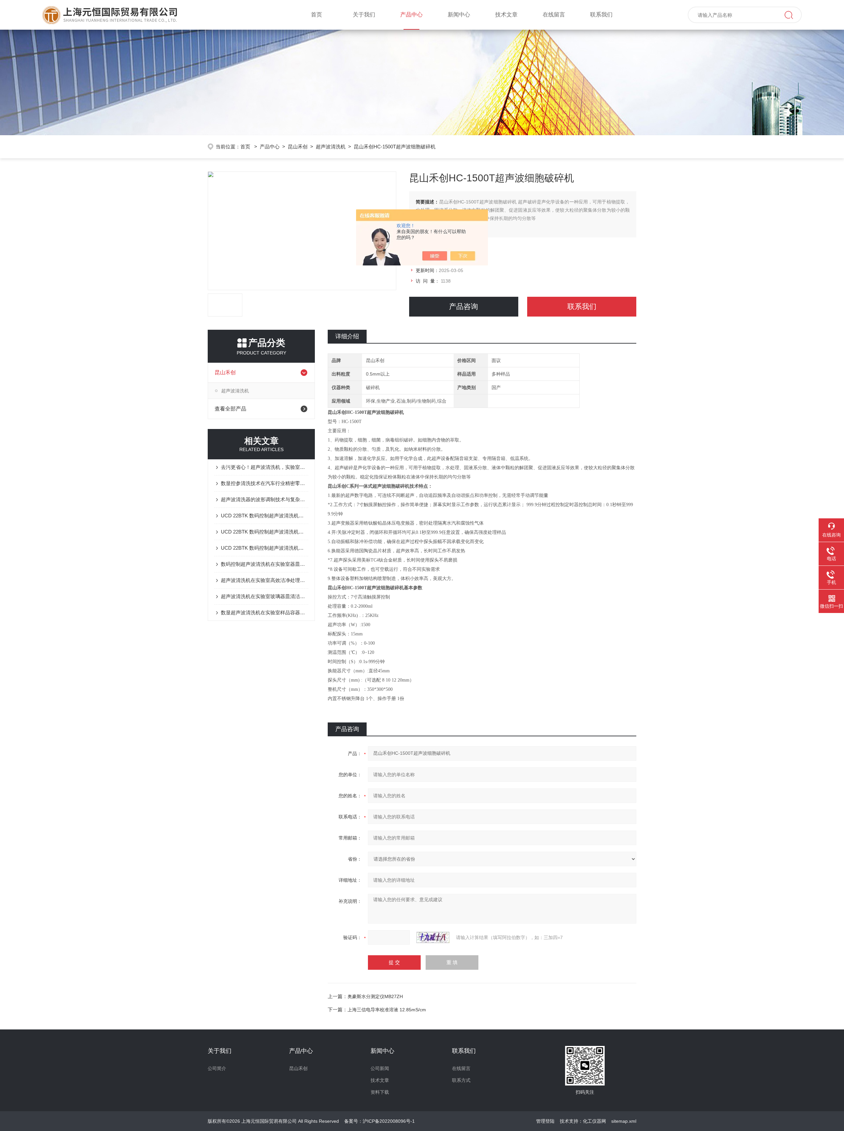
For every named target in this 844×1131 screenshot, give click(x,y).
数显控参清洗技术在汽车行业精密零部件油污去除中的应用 (264, 483)
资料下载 (380, 1092)
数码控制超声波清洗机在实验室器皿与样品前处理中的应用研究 (264, 564)
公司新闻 (380, 1068)
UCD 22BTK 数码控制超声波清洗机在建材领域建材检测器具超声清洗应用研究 (264, 532)
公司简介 (217, 1068)
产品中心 (411, 15)
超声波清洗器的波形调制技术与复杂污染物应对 (264, 499)
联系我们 (601, 15)
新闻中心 (459, 15)
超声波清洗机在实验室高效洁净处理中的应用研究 (264, 580)
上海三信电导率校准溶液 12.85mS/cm (386, 1009)
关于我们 (364, 15)
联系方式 (461, 1080)
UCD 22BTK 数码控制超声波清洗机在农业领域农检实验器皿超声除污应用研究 (264, 548)
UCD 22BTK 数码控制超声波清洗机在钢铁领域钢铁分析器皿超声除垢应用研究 (264, 515)
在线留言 (554, 15)
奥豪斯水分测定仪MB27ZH (375, 996)
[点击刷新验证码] (432, 937)
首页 (316, 15)
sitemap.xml (623, 1121)
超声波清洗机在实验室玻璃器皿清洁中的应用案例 (264, 596)
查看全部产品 (230, 409)
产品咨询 (463, 306)
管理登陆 (545, 1121)
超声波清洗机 (331, 146)
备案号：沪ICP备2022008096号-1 (379, 1121)
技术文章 (506, 15)
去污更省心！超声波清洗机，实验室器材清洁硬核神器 (264, 467)
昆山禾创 (298, 146)
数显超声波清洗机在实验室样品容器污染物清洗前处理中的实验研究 (264, 612)
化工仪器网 (594, 1121)
